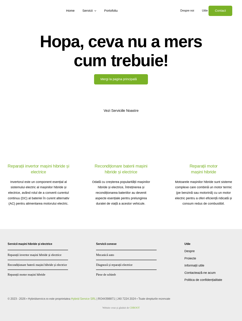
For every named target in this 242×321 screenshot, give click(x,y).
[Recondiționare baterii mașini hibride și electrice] (121, 124)
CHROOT (135, 307)
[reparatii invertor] (38, 124)
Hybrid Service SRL (83, 298)
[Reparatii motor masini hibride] (203, 124)
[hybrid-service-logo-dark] (32, 7)
